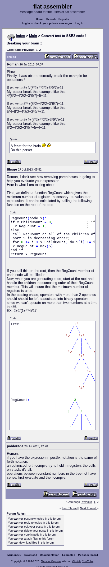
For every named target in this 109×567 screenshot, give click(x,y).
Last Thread (70, 508)
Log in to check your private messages (47, 23)
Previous (28, 49)
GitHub (76, 561)
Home (39, 19)
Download (30, 554)
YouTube (87, 561)
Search (51, 19)
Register (63, 19)
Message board (88, 554)
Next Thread (88, 508)
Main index (14, 554)
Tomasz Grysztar (51, 561)
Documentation (49, 554)
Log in (79, 23)
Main (33, 36)
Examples (68, 554)
